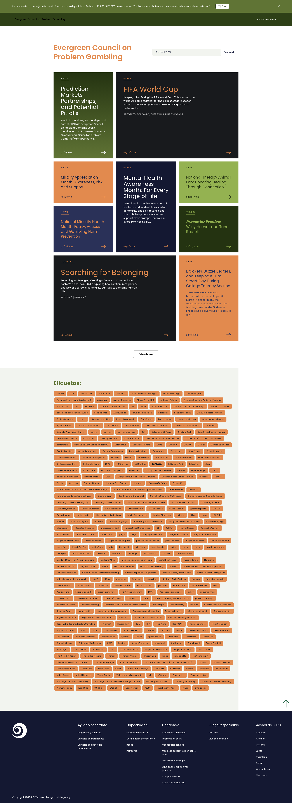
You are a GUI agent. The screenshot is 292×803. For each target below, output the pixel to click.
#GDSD (60, 393)
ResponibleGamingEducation (182, 617)
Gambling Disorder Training (108, 502)
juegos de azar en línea (205, 534)
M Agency (64, 797)
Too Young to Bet (200, 656)
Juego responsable (179, 534)
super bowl (160, 643)
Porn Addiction (63, 598)
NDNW (107, 579)
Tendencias (98, 649)
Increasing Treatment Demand (148, 521)
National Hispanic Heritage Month (140, 572)
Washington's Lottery (185, 681)
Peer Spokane (63, 592)
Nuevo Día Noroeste (215, 579)
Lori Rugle (133, 553)
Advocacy (102, 400)
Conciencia (170, 725)
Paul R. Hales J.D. (199, 585)
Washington (178, 675)
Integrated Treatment (84, 528)
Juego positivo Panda (153, 534)
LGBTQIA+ (61, 553)
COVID (159, 444)
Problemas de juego (66, 604)
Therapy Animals (129, 656)
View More (146, 354)
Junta (259, 750)
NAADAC (173, 566)
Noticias (196, 579)
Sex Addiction (63, 636)
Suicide (121, 643)
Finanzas (138, 483)
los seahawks (150, 553)
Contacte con (263, 769)
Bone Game (146, 419)
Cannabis (210, 425)
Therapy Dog (150, 656)
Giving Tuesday (176, 508)
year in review (132, 688)
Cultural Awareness (87, 451)
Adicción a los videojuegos (144, 393)
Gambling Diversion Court (183, 502)
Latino (185, 547)
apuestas (89, 406)
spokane (125, 636)
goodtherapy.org (198, 508)
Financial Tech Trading (116, 483)
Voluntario (261, 757)
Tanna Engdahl (213, 643)
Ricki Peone (161, 624)
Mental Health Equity (168, 560)
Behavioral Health (182, 412)
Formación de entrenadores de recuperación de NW (138, 489)
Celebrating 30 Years (161, 432)
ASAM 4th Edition (159, 406)
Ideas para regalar (79, 521)
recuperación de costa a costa (112, 611)
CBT (143, 432)
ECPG (107, 464)
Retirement (106, 624)
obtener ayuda (84, 585)
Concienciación (131, 438)
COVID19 (187, 444)
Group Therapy (64, 515)
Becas (130, 744)
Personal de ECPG (83, 592)
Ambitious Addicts (168, 400)
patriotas (162, 585)
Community (88, 438)
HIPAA (193, 515)
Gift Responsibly (135, 508)
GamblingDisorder (90, 508)
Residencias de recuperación (148, 617)
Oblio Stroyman (64, 585)
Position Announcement (88, 598)
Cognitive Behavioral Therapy (211, 432)
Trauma (203, 662)
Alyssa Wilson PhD (145, 400)
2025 (72, 393)
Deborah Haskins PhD (66, 457)
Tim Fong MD (180, 656)
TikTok (165, 656)
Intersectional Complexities (137, 528)
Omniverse (103, 585)
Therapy (111, 656)
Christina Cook (184, 432)
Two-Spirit (159, 668)
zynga (185, 688)
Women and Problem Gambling (216, 681)
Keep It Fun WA (79, 547)
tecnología (62, 649)
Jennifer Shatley (186, 528)
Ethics (108, 476)
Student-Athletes (64, 643)
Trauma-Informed (222, 662)
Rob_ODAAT (177, 624)
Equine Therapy (198, 470)
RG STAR (213, 732)
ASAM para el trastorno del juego (189, 406)
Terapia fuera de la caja (155, 649)
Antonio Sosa (63, 406)
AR (133, 406)
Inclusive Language (118, 521)
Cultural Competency (113, 451)
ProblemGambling (90, 604)
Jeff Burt (169, 528)
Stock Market (190, 636)
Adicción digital (193, 393)
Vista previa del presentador (129, 675)
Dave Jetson (176, 451)
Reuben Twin (123, 624)
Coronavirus (120, 444)
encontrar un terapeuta (112, 470)
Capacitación (137, 725)
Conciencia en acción (174, 732)
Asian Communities (219, 406)
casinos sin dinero (126, 432)
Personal (260, 744)
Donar (259, 763)
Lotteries (166, 553)
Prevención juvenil (113, 598)
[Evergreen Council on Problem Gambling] (45, 730)
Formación (178, 483)
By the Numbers (64, 425)
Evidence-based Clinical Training (177, 476)
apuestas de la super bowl (113, 406)
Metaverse (209, 560)
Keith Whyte (97, 547)
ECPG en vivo (122, 464)
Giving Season (156, 508)
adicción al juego (171, 393)
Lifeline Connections (81, 553)
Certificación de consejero (141, 738)
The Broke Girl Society (66, 656)
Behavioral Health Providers (209, 412)
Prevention (132, 598)
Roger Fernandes (198, 624)
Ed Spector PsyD (175, 464)
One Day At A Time (122, 585)
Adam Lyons (104, 393)
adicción (121, 393)
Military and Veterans (124, 566)
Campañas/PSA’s (171, 776)
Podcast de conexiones (171, 592)
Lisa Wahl (101, 553)
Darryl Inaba (158, 451)
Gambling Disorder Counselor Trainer (205, 496)
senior (179, 630)
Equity (215, 470)
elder (207, 464)
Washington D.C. (198, 675)
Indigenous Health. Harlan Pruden (184, 521)
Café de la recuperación (89, 425)
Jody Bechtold (63, 534)
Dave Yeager (194, 451)
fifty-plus (73, 483)
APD (77, 406)
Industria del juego (215, 521)
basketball (163, 412)
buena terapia (165, 419)
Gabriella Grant (105, 496)
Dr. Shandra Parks (184, 457)
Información (62, 528)
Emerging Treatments (67, 470)
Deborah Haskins (214, 451)
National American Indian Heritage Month (203, 566)
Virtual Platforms (83, 675)
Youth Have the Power (166, 688)
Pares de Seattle (144, 585)
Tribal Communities (66, 668)
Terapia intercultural (182, 649)
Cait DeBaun (112, 425)
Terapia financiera (129, 649)
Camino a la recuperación (186, 425)
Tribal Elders (103, 668)
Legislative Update (215, 547)
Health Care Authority (137, 515)
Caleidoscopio (132, 425)
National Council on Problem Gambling (100, 572)
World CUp (83, 688)
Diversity (115, 457)
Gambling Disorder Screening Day (72, 502)
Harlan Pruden (83, 515)
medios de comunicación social (137, 560)
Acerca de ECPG (268, 725)
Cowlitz (201, 444)
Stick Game (172, 636)
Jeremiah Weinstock (210, 528)
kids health (124, 547)
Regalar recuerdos (222, 611)
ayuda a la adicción (142, 412)
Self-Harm (165, 630)
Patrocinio (132, 750)
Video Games (63, 675)
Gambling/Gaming (66, 508)
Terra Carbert (204, 649)
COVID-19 (173, 444)
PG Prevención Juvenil (132, 592)
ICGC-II (60, 521)
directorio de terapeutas (94, 457)
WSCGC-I (99, 688)
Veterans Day (222, 668)
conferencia (62, 444)
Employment (89, 470)
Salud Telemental (131, 630)
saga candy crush (65, 630)
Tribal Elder (87, 668)
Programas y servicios (89, 732)
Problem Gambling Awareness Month (172, 598)
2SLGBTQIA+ (86, 393)
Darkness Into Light (138, 451)
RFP (147, 624)
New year (136, 579)
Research (123, 617)
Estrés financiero (92, 476)
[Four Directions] (175, 489)
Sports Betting (154, 636)
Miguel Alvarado (88, 566)
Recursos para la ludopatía (146, 611)
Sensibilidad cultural (198, 630)
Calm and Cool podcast (156, 425)
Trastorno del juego (105, 662)
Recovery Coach (64, 611)
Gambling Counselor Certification (166, 496)
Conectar (261, 732)
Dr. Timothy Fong (91, 464)
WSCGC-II (115, 688)
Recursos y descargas (173, 760)
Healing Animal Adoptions (108, 515)
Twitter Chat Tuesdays (137, 668)
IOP (157, 528)
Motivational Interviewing (151, 566)
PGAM (150, 592)
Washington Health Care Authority (72, 681)
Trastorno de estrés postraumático (73, 662)
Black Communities (101, 419)
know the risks (157, 547)
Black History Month (125, 419)
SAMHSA (150, 630)
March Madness (184, 553)
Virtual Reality (103, 675)
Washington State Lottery (158, 681)
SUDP (109, 643)
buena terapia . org (187, 419)
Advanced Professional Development (74, 400)
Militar (105, 566)
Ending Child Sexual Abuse (158, 470)
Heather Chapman (162, 515)
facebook (204, 476)
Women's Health (64, 688)
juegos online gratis (195, 540)
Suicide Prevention (140, 643)
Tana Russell (194, 643)
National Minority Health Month (177, 572)
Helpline (180, 515)
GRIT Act (216, 508)
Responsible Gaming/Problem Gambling (76, 624)
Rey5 (138, 624)
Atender (260, 738)
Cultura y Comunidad (173, 782)
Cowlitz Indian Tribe (220, 444)
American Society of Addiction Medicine (202, 400)
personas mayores (107, 592)
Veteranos (204, 668)
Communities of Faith (67, 438)
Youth (147, 688)
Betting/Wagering (65, 419)
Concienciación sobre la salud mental (203, 438)
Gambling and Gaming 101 (131, 496)
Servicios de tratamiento (91, 738)
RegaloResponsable (66, 617)
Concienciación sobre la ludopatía (162, 438)
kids (111, 547)
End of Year (134, 470)
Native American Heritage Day (211, 572)
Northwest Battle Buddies (174, 579)
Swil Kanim (176, 643)
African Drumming (122, 400)
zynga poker (200, 688)
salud (83, 630)
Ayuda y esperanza (267, 19)
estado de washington (67, 476)
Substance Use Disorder (90, 643)
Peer (215, 585)
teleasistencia (80, 649)
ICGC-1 (216, 515)
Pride (146, 598)
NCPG (95, 579)
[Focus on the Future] (157, 483)
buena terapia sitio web (213, 419)
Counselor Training (141, 444)
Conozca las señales (173, 744)
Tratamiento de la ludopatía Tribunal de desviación (168, 662)
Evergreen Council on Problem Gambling (136, 476)
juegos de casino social (147, 540)
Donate (128, 457)
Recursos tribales (173, 611)
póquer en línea (207, 592)
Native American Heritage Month (72, 579)
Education (194, 464)
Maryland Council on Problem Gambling (75, 560)
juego (122, 534)
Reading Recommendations (217, 604)
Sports (139, 636)
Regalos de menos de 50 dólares (97, 617)
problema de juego (204, 598)
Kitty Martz (140, 547)
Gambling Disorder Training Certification (146, 502)
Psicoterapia (158, 604)
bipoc (82, 419)
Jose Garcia (107, 534)
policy (191, 592)
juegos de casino (93, 540)
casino (94, 432)
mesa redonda (191, 560)
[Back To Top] (286, 703)
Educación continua (137, 732)
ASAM (143, 406)
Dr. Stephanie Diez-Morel (209, 457)
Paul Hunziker (179, 585)
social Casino (108, 636)
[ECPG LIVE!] (157, 464)
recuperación (85, 611)
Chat (223, 6)
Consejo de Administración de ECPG (91, 444)
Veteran (189, 668)
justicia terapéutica (220, 540)
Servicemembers (222, 630)
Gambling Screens (210, 502)
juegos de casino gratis (119, 540)
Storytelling (208, 636)
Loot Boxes (117, 553)
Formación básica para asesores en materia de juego (82, 489)
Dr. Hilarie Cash (162, 457)
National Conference (66, 572)
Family (60, 483)
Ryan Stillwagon (219, 624)
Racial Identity (177, 604)
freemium (193, 489)
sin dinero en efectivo (86, 636)
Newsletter (151, 579)
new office (121, 579)
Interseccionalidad (110, 528)
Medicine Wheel (108, 560)
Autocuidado (119, 412)
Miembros (261, 775)
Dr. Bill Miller (143, 457)
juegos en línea (172, 540)
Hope (204, 515)
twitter (118, 668)
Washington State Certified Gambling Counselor (117, 681)
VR (150, 675)
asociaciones (100, 412)
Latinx (197, 547)
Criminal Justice (64, 451)
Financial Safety (91, 483)
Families (218, 476)
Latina (173, 547)
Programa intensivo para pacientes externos (125, 604)
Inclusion (98, 521)
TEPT (112, 649)
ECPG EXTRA (140, 464)
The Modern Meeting (92, 656)
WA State (162, 675)
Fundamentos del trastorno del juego (74, 496)
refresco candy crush (197, 611)
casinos (107, 432)
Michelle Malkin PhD (65, 566)
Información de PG (172, 738)
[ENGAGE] (181, 470)
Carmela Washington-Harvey (71, 432)
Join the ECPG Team (86, 534)
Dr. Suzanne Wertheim (67, 464)
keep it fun (61, 547)
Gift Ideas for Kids (113, 508)
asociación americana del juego (72, 412)
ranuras (194, 604)
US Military (175, 668)
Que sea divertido (218, 738)
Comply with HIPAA (109, 438)
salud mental (110, 630)
